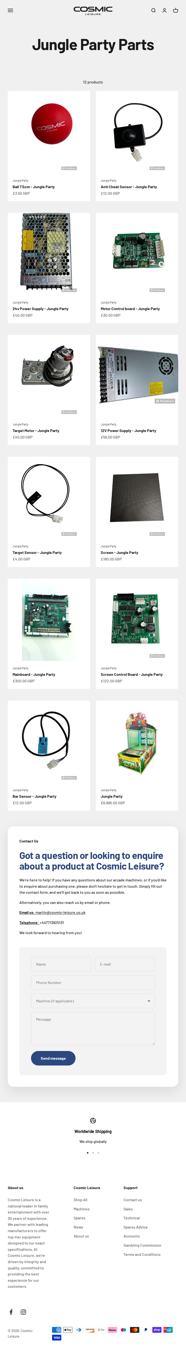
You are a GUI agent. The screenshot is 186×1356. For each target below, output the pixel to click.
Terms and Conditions (142, 1254)
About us (81, 1236)
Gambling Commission (142, 1245)
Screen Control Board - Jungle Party (132, 674)
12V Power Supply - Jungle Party (128, 430)
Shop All (80, 1199)
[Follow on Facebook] (11, 1312)
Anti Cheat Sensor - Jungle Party (129, 186)
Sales (128, 1209)
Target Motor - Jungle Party (36, 430)
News (78, 1227)
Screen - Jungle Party (119, 552)
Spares (79, 1217)
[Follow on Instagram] (23, 1312)
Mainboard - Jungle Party (34, 674)
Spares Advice (136, 1227)
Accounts (132, 1236)
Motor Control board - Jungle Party (130, 308)
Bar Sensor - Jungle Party (34, 796)
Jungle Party (20, 180)
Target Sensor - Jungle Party (37, 552)
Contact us (133, 1199)
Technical (132, 1217)
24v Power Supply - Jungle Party (41, 308)
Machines (82, 1209)
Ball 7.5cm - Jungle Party (34, 186)
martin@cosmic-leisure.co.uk (52, 912)
